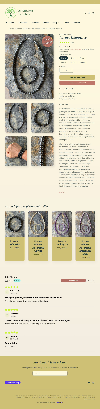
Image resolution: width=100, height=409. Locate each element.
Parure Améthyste (62, 243)
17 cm (82, 58)
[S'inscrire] (65, 373)
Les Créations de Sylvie (26, 395)
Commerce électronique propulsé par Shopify (47, 395)
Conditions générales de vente (41, 397)
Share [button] (63, 192)
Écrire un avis (73, 280)
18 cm (63, 62)
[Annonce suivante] (94, 2)
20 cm (82, 62)
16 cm (73, 58)
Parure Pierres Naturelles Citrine (38, 246)
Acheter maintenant (77, 83)
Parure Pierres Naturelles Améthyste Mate (85, 248)
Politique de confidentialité (86, 395)
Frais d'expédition (75, 49)
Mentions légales (89, 399)
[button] (85, 13)
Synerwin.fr (59, 402)
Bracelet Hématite (14, 243)
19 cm (73, 62)
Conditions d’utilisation (23, 397)
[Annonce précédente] (5, 2)
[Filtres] (88, 280)
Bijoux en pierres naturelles (20, 29)
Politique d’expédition (88, 397)
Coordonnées (57, 397)
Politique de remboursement (71, 397)
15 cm (63, 58)
